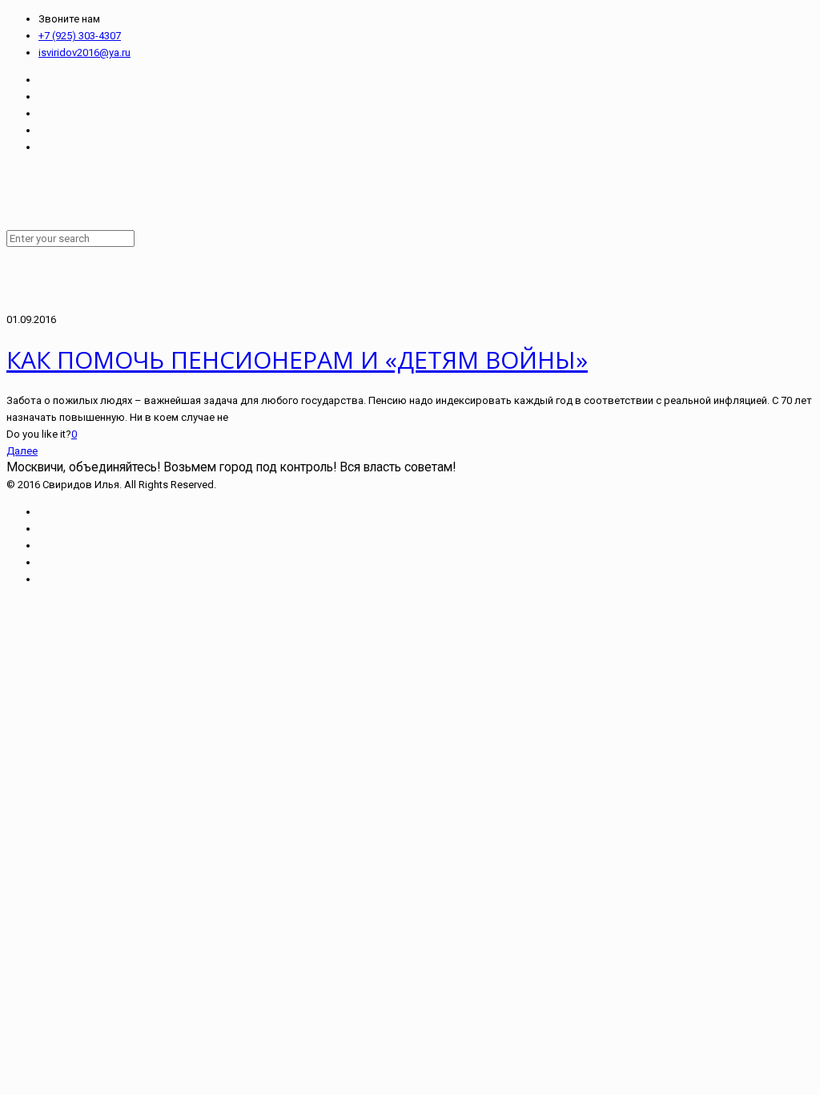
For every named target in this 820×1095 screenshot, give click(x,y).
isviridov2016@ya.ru (84, 52)
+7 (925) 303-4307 (79, 36)
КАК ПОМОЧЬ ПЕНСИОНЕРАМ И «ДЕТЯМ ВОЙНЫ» (297, 359)
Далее (22, 451)
